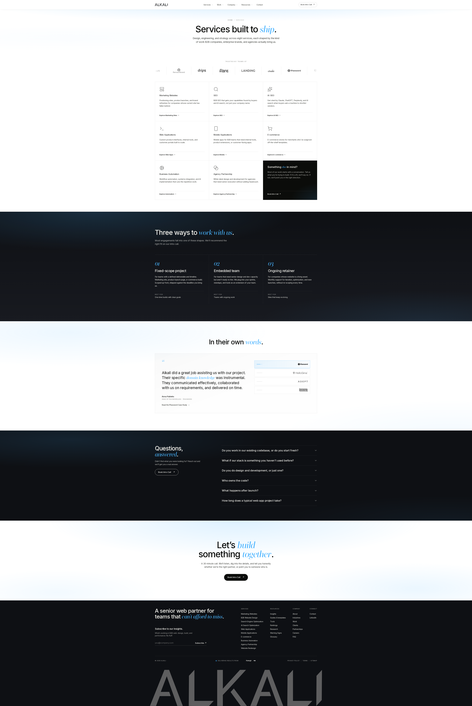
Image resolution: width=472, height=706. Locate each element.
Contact (260, 5)
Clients (295, 620)
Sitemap (314, 656)
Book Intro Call (308, 5)
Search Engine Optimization (252, 617)
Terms (305, 656)
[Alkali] (161, 4)
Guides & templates (278, 613)
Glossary (273, 632)
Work (219, 5)
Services (207, 5)
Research (274, 624)
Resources (246, 5)
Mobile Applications (249, 628)
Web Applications (248, 624)
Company (231, 5)
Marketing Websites (249, 609)
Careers (296, 628)
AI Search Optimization (250, 620)
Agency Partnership (249, 639)
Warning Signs (276, 628)
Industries (296, 613)
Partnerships (298, 624)
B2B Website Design (249, 613)
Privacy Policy (293, 656)
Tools (272, 617)
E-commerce (246, 632)
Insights (273, 609)
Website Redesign (248, 643)
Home (230, 20)
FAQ (294, 632)
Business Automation (249, 636)
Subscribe (200, 638)
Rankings (274, 620)
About (295, 609)
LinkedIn (313, 613)
